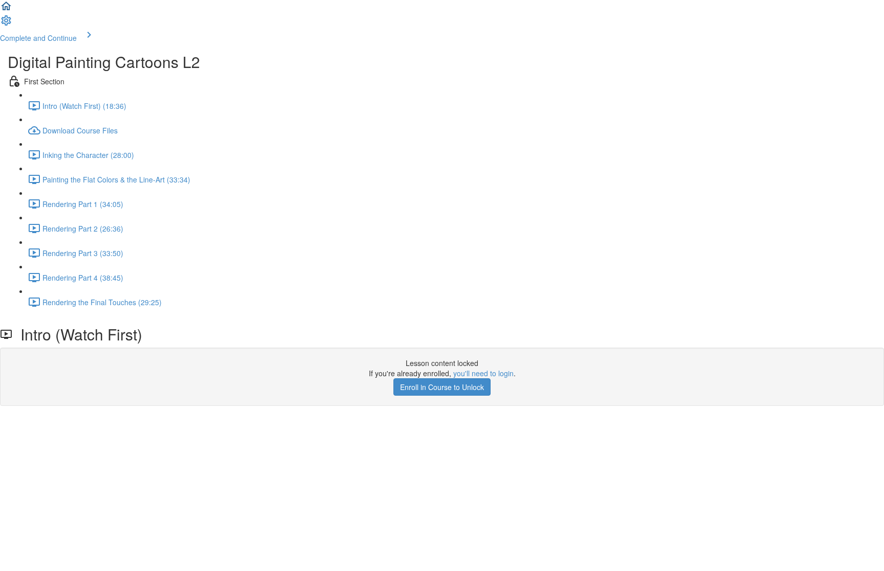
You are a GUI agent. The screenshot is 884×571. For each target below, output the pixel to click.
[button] (6, 9)
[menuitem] (6, 23)
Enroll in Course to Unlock (442, 387)
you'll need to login (483, 373)
